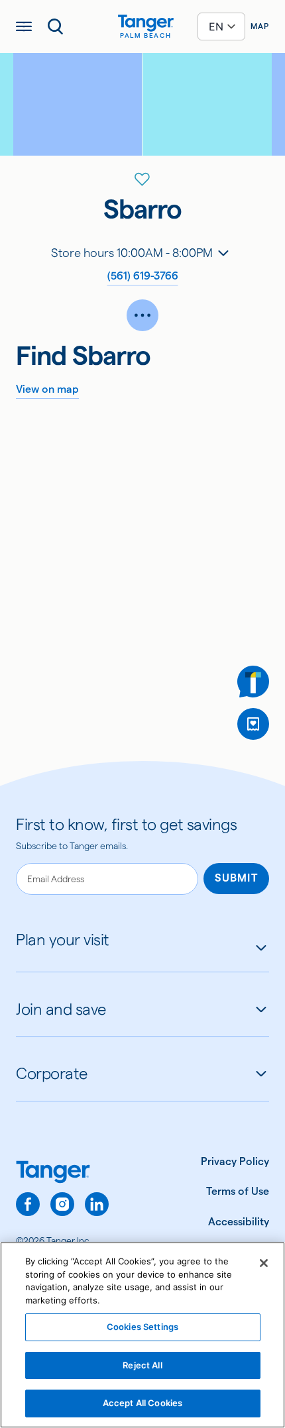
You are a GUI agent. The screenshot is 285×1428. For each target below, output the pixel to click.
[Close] (263, 1263)
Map (260, 26)
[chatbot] (253, 681)
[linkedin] (97, 1204)
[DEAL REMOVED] (253, 724)
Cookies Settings (142, 1326)
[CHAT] (253, 681)
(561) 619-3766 (142, 275)
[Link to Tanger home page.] (62, 1173)
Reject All (142, 1365)
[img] (145, 23)
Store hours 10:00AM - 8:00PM (132, 252)
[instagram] (62, 1204)
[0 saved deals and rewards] (253, 724)
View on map (47, 389)
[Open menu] (24, 26)
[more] (142, 315)
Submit (236, 878)
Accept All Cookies (142, 1403)
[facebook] (28, 1204)
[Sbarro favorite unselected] (142, 179)
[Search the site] (56, 26)
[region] (142, 1335)
